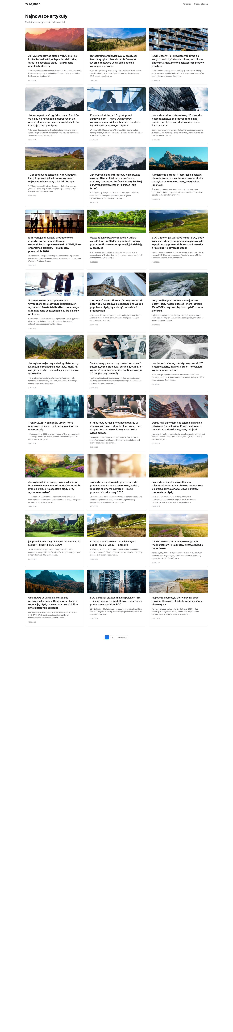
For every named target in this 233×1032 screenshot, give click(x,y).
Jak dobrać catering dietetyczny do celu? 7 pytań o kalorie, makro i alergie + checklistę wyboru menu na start (177, 367)
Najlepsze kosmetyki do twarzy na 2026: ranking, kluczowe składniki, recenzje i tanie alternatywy (177, 601)
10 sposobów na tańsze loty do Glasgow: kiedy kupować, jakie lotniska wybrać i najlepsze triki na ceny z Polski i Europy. (52, 178)
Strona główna (201, 4)
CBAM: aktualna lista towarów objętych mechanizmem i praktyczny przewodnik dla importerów (177, 545)
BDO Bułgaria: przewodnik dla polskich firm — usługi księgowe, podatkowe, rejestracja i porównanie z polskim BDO (116, 601)
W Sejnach (32, 4)
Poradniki (187, 4)
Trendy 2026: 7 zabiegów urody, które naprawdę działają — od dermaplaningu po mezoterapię (53, 426)
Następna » (122, 637)
